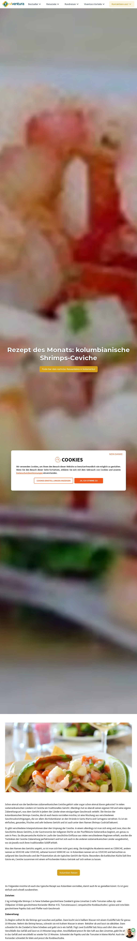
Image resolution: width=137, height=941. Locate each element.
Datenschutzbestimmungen (29, 473)
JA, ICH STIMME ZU (89, 481)
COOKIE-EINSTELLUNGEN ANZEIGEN (54, 481)
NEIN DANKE (116, 454)
